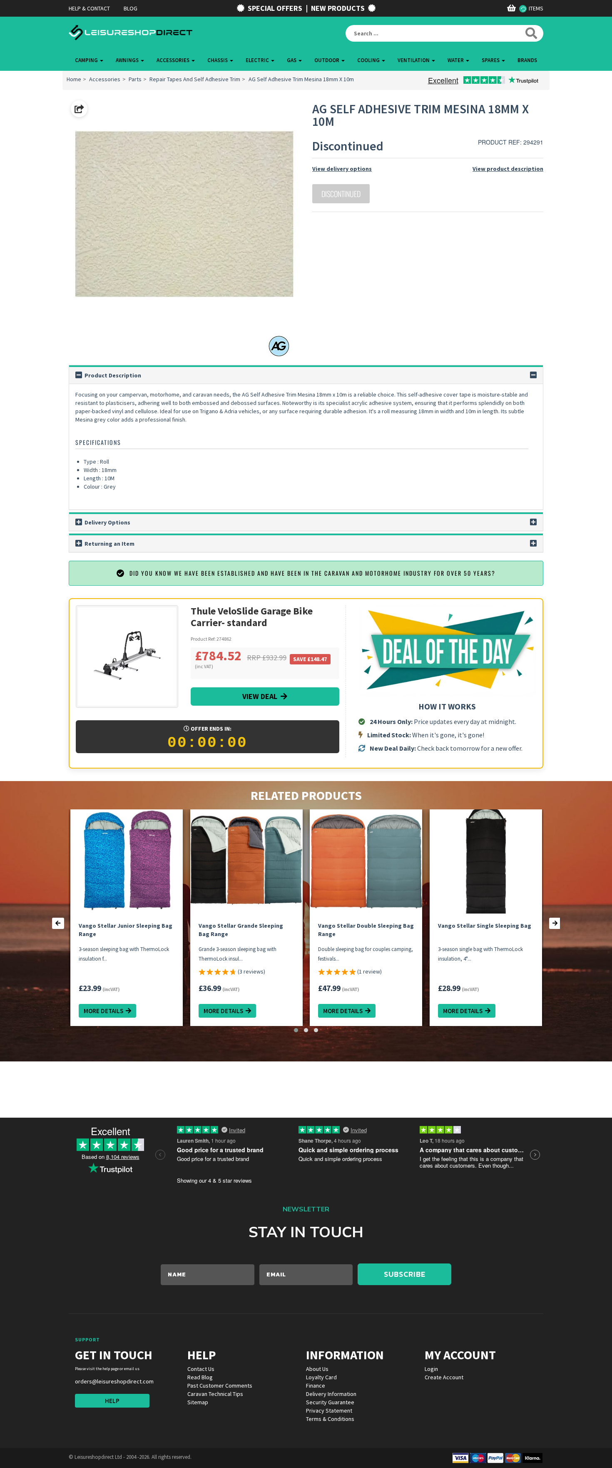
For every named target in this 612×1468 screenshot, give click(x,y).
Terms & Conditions (330, 1419)
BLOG (130, 8)
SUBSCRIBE (404, 1274)
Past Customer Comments (219, 1385)
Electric (258, 60)
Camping (87, 60)
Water (456, 60)
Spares (491, 60)
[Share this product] (79, 108)
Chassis (218, 60)
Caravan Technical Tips (215, 1394)
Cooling (369, 60)
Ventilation (414, 60)
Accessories (174, 60)
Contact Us (200, 1369)
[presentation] (58, 923)
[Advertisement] (153, 1095)
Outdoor (327, 60)
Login (431, 1369)
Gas (292, 60)
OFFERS (275, 8)
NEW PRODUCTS (338, 8)
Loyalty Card (321, 1377)
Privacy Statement (329, 1410)
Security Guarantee (330, 1402)
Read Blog (200, 1377)
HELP (112, 1401)
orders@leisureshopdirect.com (114, 1381)
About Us (317, 1369)
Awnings (128, 60)
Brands (527, 60)
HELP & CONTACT (89, 8)
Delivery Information (331, 1394)
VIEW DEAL (261, 696)
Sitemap (197, 1402)
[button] (296, 1030)
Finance (315, 1385)
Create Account (444, 1377)
